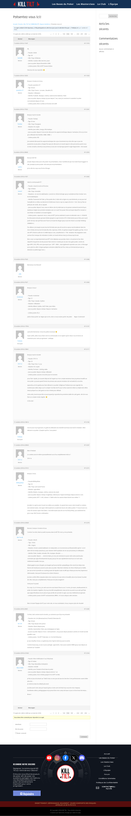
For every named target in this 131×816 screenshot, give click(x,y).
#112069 (86, 282)
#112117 (86, 349)
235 (82, 34)
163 (64, 34)
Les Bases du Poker (63, 4)
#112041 (86, 109)
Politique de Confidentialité (107, 782)
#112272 (86, 468)
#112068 (86, 259)
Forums (20, 24)
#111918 (86, 43)
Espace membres (45, 24)
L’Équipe (113, 4)
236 (86, 34)
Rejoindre (28, 794)
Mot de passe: (19, 729)
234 (78, 34)
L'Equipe (106, 770)
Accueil (15, 24)
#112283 (86, 609)
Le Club (101, 4)
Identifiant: (18, 724)
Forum (107, 774)
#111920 (86, 75)
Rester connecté (21, 733)
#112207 (86, 445)
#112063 (86, 176)
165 (72, 34)
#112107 (86, 326)
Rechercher (113, 16)
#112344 (86, 653)
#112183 (86, 422)
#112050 (86, 152)
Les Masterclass (85, 4)
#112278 (86, 523)
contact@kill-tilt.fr (109, 788)
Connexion (83, 737)
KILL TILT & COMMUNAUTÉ (31, 24)
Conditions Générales (107, 778)
